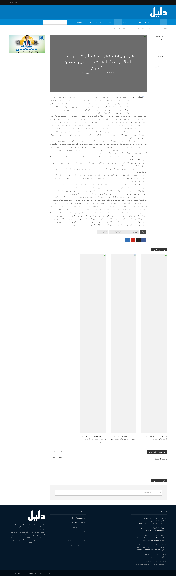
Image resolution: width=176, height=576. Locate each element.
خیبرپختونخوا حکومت (118, 232)
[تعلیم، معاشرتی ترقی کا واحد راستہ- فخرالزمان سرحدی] (93, 343)
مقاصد (80, 536)
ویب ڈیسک (159, 46)
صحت (110, 22)
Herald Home (77, 522)
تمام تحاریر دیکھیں (59, 451)
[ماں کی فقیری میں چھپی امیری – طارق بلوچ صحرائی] (123, 343)
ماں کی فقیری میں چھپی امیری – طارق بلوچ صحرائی (123, 437)
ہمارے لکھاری (76, 545)
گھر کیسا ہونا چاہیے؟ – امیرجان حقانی (155, 437)
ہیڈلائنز (148, 22)
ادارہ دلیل (77, 527)
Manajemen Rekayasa (155, 530)
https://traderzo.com (146, 523)
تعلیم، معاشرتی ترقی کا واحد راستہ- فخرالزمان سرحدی (94, 439)
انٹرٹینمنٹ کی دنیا (76, 22)
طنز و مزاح (92, 22)
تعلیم (117, 22)
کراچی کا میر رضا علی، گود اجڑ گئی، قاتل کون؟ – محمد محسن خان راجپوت (149, 520)
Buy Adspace (77, 518)
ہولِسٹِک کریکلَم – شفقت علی (152, 528)
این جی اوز (133, 232)
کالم (157, 22)
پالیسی (79, 531)
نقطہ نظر (138, 22)
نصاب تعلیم (102, 232)
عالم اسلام (127, 22)
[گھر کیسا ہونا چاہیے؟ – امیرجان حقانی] (154, 343)
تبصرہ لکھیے (159, 67)
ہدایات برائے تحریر (73, 540)
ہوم (165, 28)
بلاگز (163, 22)
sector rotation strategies (151, 540)
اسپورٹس (103, 22)
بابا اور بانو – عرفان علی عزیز (149, 554)
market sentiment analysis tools (149, 550)
